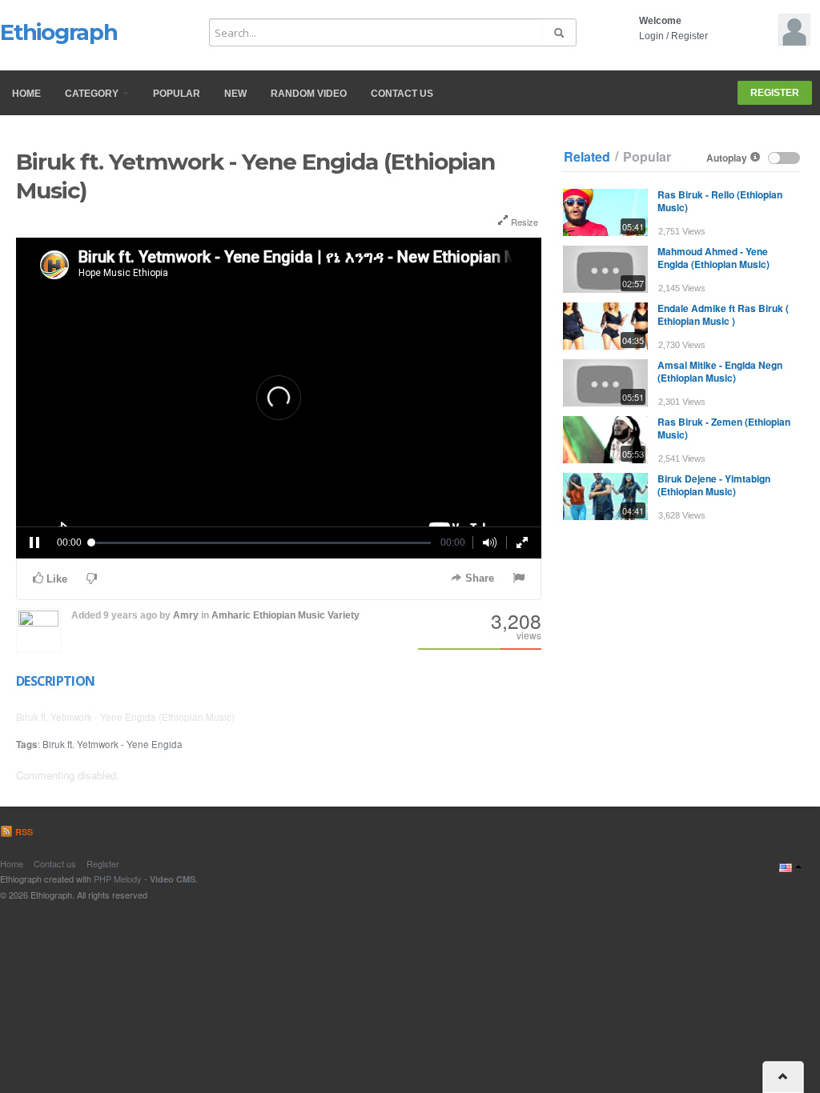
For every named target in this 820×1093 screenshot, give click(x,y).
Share (478, 578)
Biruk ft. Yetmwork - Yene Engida (112, 744)
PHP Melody (118, 878)
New (235, 93)
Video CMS (172, 879)
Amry (186, 615)
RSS (23, 832)
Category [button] (93, 93)
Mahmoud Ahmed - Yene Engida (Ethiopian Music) (713, 257)
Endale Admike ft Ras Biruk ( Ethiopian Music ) (723, 314)
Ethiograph (59, 32)
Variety (344, 615)
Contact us (402, 93)
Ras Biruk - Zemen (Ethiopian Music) (723, 428)
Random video (309, 93)
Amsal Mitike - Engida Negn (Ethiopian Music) (719, 371)
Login (651, 36)
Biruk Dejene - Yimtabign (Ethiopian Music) (713, 484)
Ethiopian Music (289, 615)
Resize (523, 221)
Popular (176, 93)
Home (26, 93)
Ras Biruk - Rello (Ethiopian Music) (719, 200)
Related (587, 157)
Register (689, 36)
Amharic (231, 615)
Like (55, 579)
